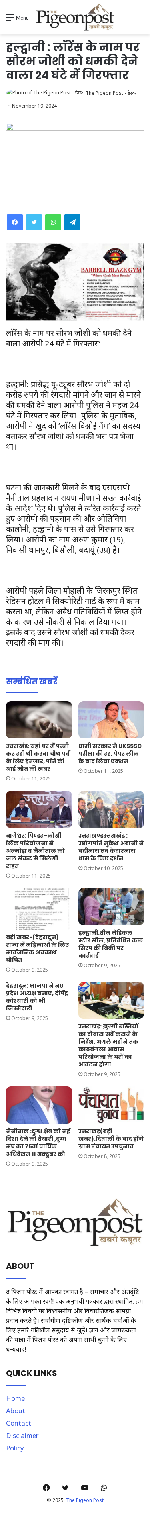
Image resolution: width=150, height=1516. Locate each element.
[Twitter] (34, 222)
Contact (18, 1423)
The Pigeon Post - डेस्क (111, 93)
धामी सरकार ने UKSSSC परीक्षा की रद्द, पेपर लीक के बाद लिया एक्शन (110, 753)
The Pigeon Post (85, 1500)
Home (15, 1398)
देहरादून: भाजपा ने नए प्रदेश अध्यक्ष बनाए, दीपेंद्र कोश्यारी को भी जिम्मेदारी (37, 997)
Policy (15, 1447)
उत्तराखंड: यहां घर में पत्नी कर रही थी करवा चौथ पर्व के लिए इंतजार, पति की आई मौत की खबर (38, 757)
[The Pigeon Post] (75, 17)
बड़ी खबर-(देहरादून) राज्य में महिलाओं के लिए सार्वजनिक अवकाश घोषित (37, 948)
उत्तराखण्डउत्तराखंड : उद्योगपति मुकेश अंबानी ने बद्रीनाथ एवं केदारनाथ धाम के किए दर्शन (111, 847)
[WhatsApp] (53, 222)
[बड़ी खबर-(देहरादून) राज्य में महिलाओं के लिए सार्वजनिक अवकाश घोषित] (39, 909)
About (15, 1410)
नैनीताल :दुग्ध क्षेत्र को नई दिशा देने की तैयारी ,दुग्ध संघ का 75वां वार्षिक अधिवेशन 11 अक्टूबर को (38, 1142)
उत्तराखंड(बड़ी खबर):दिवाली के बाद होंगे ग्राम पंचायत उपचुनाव (111, 1138)
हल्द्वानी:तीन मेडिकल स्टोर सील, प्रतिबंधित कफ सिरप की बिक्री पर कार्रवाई (110, 944)
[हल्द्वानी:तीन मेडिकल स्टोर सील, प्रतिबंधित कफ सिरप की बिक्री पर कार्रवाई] (111, 906)
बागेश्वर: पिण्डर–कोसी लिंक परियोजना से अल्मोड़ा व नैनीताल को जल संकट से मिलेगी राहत (35, 851)
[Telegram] (72, 222)
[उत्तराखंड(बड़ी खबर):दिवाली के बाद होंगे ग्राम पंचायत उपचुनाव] (111, 1105)
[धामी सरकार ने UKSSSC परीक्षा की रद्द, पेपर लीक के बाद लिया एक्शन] (111, 719)
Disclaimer (22, 1435)
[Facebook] (15, 222)
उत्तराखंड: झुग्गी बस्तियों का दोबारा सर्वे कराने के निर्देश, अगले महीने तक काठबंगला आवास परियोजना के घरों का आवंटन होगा (108, 1045)
